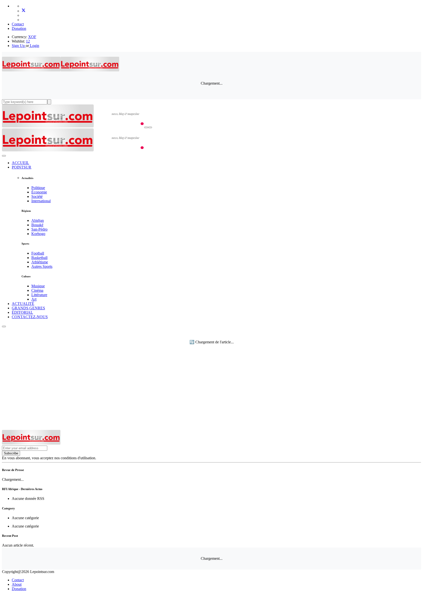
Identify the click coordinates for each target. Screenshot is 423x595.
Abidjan (37, 220)
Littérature (39, 295)
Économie (39, 192)
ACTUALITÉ (23, 304)
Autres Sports (41, 266)
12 (28, 41)
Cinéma (37, 290)
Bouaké (37, 225)
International (41, 201)
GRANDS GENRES (28, 308)
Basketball (39, 258)
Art (33, 299)
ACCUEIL (20, 163)
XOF (32, 37)
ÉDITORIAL (22, 312)
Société (37, 196)
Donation (19, 28)
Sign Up (18, 46)
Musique (38, 286)
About (17, 584)
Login (34, 46)
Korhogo (38, 234)
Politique (38, 188)
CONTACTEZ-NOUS (30, 317)
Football (37, 253)
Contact (18, 24)
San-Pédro (39, 229)
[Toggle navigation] (150, 127)
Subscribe (11, 453)
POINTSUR (21, 167)
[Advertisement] (211, 393)
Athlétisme (39, 262)
